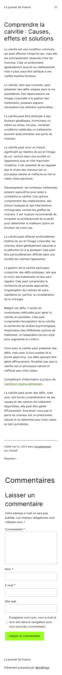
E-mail (10, 585)
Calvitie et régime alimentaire (23, 384)
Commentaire (15, 529)
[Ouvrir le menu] (56, 7)
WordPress (42, 667)
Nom (9, 569)
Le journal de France (17, 7)
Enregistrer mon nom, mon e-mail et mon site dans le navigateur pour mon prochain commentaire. (32, 622)
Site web (10, 601)
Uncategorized (42, 446)
